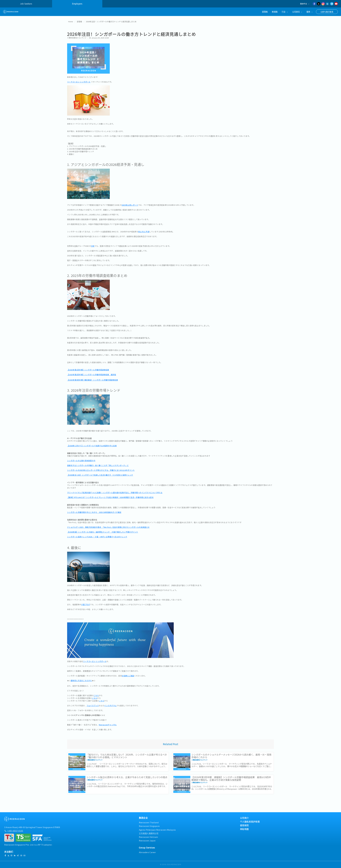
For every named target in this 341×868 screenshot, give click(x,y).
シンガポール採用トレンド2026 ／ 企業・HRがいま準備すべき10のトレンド (97, 536)
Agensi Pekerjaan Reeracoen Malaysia (157, 829)
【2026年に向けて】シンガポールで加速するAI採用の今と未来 (92, 445)
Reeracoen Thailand (149, 822)
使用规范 (244, 825)
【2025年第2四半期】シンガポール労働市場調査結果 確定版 (91, 374)
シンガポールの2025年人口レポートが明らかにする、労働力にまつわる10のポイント (101, 470)
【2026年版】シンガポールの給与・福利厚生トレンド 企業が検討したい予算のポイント (102, 532)
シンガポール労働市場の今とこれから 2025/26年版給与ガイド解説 (94, 512)
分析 (93, 246)
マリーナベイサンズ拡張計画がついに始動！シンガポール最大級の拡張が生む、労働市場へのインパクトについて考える (115, 492)
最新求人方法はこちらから (81, 680)
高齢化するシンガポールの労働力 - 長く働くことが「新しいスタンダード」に (98, 465)
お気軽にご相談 (128, 675)
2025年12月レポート (130, 205)
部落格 (265, 11)
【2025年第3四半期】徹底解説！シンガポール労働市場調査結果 (92, 380)
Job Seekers (26, 3)
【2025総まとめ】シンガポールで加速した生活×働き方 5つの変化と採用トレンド (100, 475)
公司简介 (244, 817)
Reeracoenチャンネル (108, 724)
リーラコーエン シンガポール (79, 82)
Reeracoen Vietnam (148, 837)
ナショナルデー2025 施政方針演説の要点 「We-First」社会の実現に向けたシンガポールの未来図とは (108, 527)
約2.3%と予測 (143, 231)
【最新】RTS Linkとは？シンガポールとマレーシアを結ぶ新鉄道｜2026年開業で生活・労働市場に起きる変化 (110, 497)
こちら (96, 695)
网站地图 (244, 829)
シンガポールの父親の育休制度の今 (81, 460)
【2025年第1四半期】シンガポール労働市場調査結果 (88, 370)
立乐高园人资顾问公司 (148, 833)
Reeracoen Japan (147, 840)
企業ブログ (85, 604)
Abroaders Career (147, 852)
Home (70, 21)
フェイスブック (93, 705)
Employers (77, 3)
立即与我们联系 (326, 11)
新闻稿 (274, 11)
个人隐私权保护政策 (250, 821)
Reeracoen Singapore (149, 826)
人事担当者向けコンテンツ (76, 38)
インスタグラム (110, 705)
